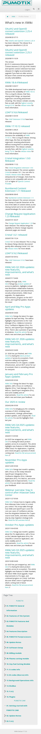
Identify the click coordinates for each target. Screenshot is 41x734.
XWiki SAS (8, 316)
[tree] (20, 651)
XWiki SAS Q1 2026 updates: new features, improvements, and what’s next (20, 343)
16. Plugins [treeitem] (10, 697)
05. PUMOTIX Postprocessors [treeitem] (18, 637)
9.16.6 (23, 119)
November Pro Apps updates (16, 461)
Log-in (27, 10)
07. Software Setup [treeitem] (14, 647)
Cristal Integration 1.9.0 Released (17, 159)
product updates (24, 284)
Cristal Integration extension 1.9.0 (20, 168)
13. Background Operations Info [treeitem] (19, 680)
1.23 (31, 223)
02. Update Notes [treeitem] (13, 716)
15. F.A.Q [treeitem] (10, 691)
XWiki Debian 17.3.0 (20, 731)
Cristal (7, 172)
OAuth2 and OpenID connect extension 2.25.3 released (18, 52)
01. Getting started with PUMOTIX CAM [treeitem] (16, 708)
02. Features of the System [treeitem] (17, 616)
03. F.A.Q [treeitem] (10, 721)
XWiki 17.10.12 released (17, 126)
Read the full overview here (18, 520)
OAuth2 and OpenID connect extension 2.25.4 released (18, 31)
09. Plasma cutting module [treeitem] (17, 658)
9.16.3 (23, 260)
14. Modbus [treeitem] (11, 686)
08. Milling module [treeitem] (14, 653)
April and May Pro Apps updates (17, 308)
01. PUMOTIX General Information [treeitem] (15, 608)
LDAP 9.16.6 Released (16, 112)
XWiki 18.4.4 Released (16, 82)
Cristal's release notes (13, 174)
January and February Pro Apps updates (19, 375)
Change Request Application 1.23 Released (20, 215)
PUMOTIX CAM (19, 701)
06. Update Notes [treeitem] (13, 642)
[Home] (7, 17)
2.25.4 (32, 41)
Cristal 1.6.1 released (16, 234)
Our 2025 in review (15, 401)
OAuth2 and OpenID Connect (19, 41)
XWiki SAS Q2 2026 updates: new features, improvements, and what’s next (20, 271)
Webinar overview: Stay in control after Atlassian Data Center (20, 492)
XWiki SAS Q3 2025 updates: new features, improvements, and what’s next (20, 554)
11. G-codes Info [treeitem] (13, 669)
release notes (26, 105)
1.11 (32, 198)
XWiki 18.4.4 (30, 92)
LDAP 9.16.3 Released (16, 253)
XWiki (13, 17)
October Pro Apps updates (19, 524)
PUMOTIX (19, 601)
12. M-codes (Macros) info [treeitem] (17, 675)
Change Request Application (18, 223)
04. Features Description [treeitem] (16, 631)
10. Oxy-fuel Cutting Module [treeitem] (18, 664)
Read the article (20, 332)
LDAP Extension (14, 119)
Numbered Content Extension (19, 198)
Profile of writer (24, 17)
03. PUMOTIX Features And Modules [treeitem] (17, 623)
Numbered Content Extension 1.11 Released (18, 189)
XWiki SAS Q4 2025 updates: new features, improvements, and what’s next (20, 428)
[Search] (33, 9)
